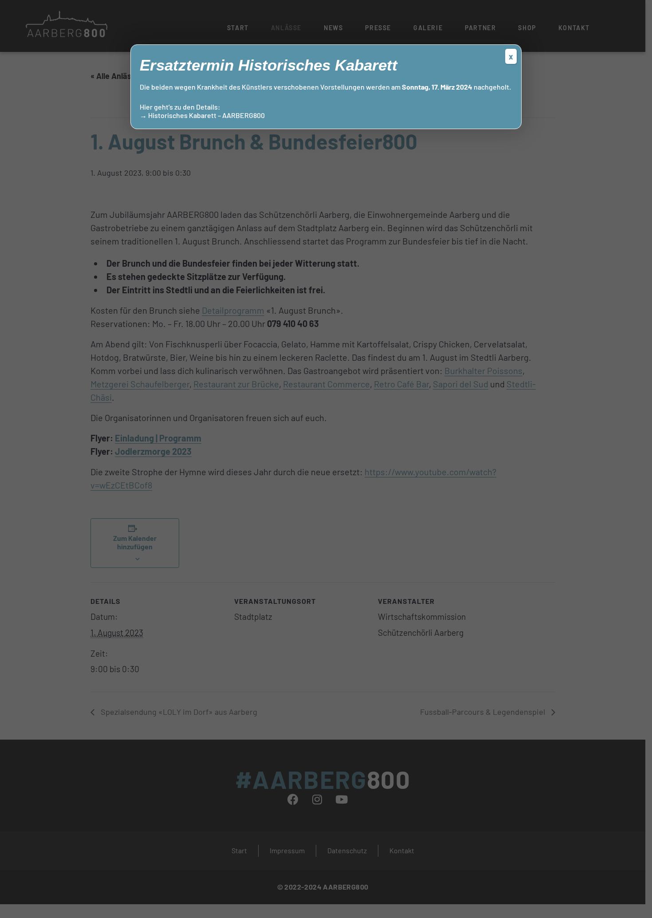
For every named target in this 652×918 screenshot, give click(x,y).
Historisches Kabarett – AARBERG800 (206, 115)
